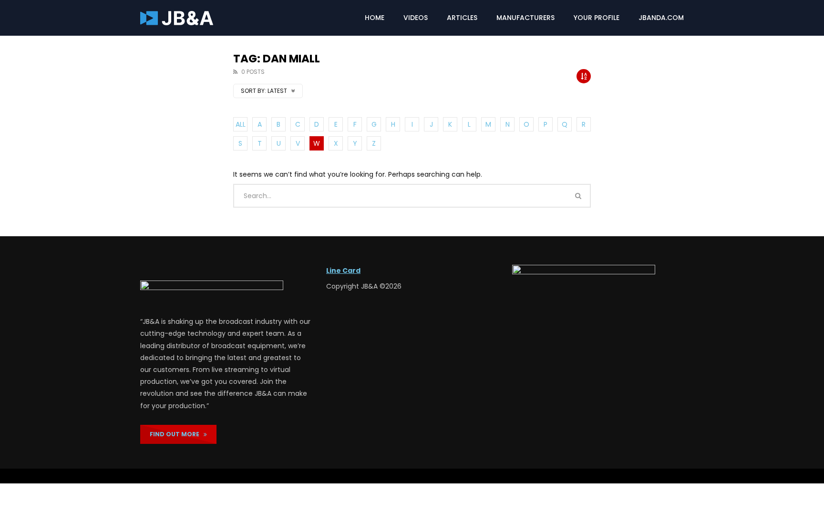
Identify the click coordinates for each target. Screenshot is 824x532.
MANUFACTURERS (525, 17)
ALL (241, 124)
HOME (374, 17)
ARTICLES (462, 17)
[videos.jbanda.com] (176, 18)
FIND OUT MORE (177, 434)
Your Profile (596, 17)
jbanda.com (661, 17)
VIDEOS (415, 17)
